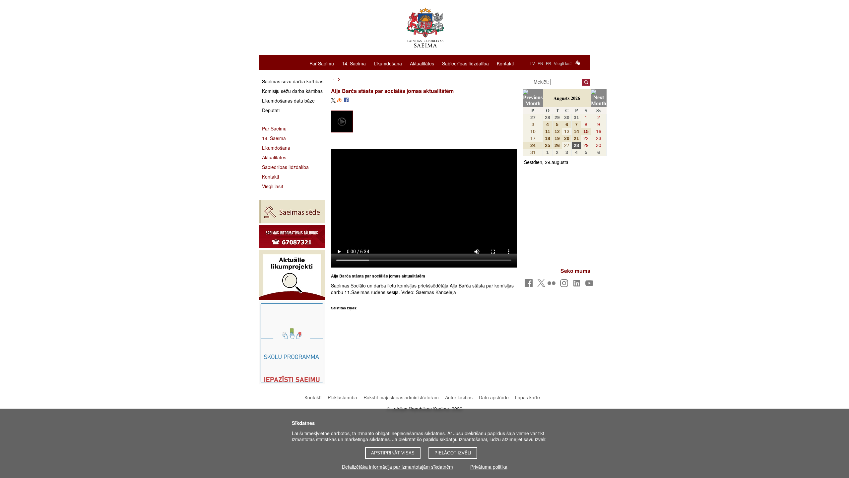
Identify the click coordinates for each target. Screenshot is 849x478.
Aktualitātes (422, 63)
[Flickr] (553, 285)
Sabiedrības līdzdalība (465, 63)
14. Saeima (354, 63)
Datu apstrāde (494, 397)
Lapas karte (527, 397)
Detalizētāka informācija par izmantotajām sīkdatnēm (397, 466)
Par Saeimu (321, 63)
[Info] (292, 236)
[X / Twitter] (541, 285)
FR (548, 63)
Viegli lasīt (563, 63)
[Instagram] (565, 285)
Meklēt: (542, 81)
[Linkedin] (578, 285)
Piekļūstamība (342, 397)
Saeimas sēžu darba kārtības (292, 81)
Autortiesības (459, 397)
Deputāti (271, 110)
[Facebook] (530, 285)
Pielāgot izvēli (452, 452)
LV (532, 63)
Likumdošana (388, 63)
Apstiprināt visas (393, 452)
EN (540, 63)
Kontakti (505, 63)
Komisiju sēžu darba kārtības (292, 91)
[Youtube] (590, 285)
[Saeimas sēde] (292, 211)
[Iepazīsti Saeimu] (292, 342)
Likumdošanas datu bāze (288, 100)
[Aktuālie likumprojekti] (292, 275)
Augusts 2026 (567, 98)
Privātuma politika (488, 466)
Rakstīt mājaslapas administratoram (401, 397)
